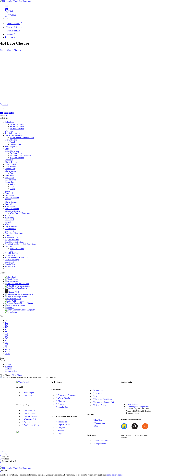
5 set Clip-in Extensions (14, 242)
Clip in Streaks (10, 202)
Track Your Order (101, 441)
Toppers (8, 200)
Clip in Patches (11, 226)
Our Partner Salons (31, 425)
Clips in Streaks (64, 425)
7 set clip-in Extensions (14, 233)
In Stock (8, 369)
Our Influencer (29, 410)
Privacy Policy (100, 405)
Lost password (100, 444)
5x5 (11, 251)
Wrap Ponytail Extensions (20, 213)
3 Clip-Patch (10, 255)
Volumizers (9, 122)
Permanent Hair (13, 31)
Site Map (97, 393)
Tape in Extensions (12, 133)
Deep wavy (9, 175)
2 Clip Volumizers (17, 129)
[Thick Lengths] (23, 382)
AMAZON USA (11, 164)
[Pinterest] (144, 388)
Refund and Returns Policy (105, 402)
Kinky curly (9, 217)
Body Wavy (9, 204)
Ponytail (8, 222)
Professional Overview (67, 395)
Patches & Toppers (14, 27)
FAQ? (96, 396)
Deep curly (9, 193)
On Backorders (11, 371)
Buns (12, 173)
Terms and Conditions (103, 399)
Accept (120, 475)
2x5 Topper (9, 178)
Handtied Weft (15, 144)
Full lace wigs (10, 180)
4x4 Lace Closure (17, 249)
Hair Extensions (13, 24)
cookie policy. (111, 475)
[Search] (6, 18)
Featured (8, 366)
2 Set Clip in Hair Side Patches (22, 138)
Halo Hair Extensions (13, 237)
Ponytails (61, 428)
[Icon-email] (137, 388)
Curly (7, 149)
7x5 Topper (9, 220)
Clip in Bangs (10, 171)
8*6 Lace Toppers (12, 209)
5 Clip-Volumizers (17, 124)
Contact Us (98, 390)
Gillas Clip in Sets (12, 151)
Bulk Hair (9, 160)
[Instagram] (124, 395)
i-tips (12, 186)
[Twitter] (131, 388)
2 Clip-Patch (10, 266)
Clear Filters (17, 375)
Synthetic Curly (16, 153)
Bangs (7, 191)
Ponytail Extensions (12, 211)
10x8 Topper (10, 206)
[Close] (6, 116)
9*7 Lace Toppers (12, 197)
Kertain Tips (10, 264)
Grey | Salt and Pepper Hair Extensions (20, 244)
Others (10, 34)
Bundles (13, 142)
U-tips (12, 189)
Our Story (28, 395)
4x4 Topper (9, 195)
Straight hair (9, 262)
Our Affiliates (29, 413)
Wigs (7, 224)
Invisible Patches (11, 253)
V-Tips (12, 184)
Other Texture (10, 166)
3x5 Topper (9, 231)
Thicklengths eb (11, 146)
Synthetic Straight (17, 158)
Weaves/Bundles (64, 398)
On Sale (8, 364)
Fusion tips (9, 182)
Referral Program (30, 416)
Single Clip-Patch (12, 240)
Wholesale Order (30, 419)
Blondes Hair (10, 169)
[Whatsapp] (131, 395)
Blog (96, 426)
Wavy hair (9, 131)
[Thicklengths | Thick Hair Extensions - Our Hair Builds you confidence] (15, 1)
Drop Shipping (30, 422)
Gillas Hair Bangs (12, 260)
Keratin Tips (63, 407)
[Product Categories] (6, 7)
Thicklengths (29, 393)
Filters (5, 104)
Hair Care (98, 420)
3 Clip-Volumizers (17, 126)
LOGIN (12, 37)
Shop (9, 50)
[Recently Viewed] (6, 454)
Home (2, 50)
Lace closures (10, 229)
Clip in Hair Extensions (14, 135)
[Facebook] (124, 388)
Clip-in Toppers (11, 162)
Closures (17, 50)
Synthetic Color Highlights (20, 155)
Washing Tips (99, 423)
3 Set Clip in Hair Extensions (16, 257)
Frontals (8, 235)
